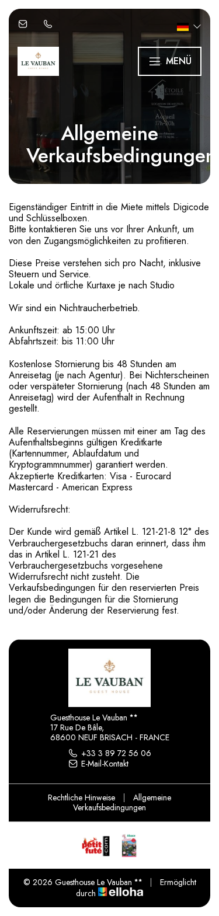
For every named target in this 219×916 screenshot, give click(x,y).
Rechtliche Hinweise (81, 797)
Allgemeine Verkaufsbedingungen (122, 802)
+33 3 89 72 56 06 (116, 753)
